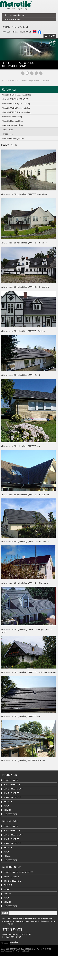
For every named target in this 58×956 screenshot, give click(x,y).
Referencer (13, 81)
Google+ (27, 951)
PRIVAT (15, 31)
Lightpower (10, 906)
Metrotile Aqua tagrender (13, 138)
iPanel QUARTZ (11, 793)
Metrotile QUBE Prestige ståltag (16, 108)
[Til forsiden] (16, 9)
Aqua (6, 806)
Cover (7, 810)
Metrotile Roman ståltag (12, 121)
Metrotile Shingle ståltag (30, 81)
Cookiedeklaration (10, 942)
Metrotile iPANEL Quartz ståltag (16, 103)
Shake (7, 889)
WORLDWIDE (25, 31)
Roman (7, 856)
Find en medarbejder (14, 15)
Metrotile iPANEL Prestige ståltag (16, 112)
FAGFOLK (6, 31)
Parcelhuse (46, 81)
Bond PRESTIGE (12, 784)
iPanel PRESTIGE (12, 843)
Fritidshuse (8, 134)
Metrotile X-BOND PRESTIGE (15, 99)
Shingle (8, 801)
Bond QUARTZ (11, 780)
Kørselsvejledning (13, 19)
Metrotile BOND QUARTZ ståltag (16, 95)
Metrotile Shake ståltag (12, 116)
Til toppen (5, 943)
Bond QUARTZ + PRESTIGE (18, 872)
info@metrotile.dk (47, 921)
